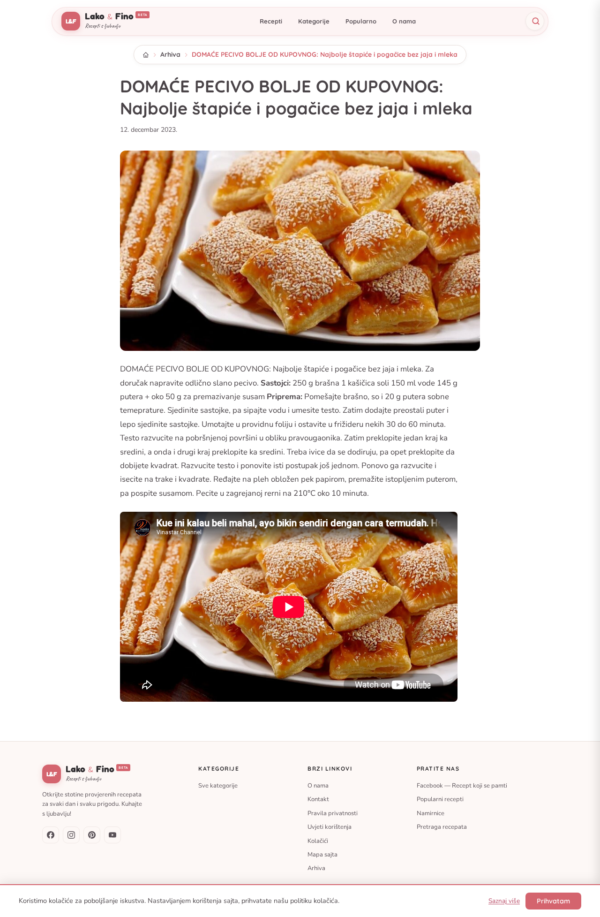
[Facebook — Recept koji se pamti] (50, 834)
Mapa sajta (323, 854)
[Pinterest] (91, 834)
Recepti (271, 21)
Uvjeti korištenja (330, 827)
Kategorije (314, 21)
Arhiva (170, 54)
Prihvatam (553, 901)
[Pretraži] (534, 21)
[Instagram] (71, 834)
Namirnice (430, 813)
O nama (404, 21)
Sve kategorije (218, 785)
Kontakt (318, 799)
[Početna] (145, 55)
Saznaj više (504, 900)
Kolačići (318, 840)
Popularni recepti (440, 799)
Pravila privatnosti (333, 813)
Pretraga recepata (442, 827)
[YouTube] (112, 834)
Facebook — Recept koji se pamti (462, 785)
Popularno (360, 21)
